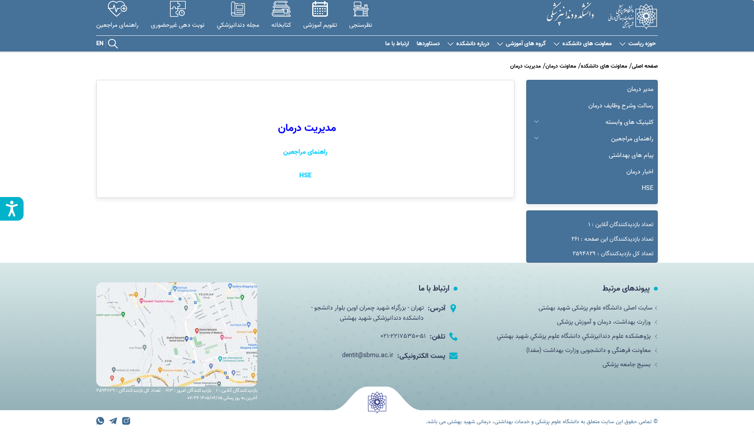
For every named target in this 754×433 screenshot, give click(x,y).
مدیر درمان (640, 89)
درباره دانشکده (472, 44)
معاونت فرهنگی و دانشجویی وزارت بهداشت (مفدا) (589, 350)
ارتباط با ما (397, 44)
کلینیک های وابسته (629, 122)
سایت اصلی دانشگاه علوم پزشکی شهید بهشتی (595, 308)
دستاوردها (428, 44)
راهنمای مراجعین (632, 139)
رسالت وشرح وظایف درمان (620, 106)
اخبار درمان (639, 172)
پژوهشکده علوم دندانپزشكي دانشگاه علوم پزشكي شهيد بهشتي (574, 336)
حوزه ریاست (642, 44)
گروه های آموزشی (526, 44)
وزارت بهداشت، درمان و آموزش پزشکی (604, 322)
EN (100, 43)
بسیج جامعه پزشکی (627, 364)
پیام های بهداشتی (631, 155)
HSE (647, 188)
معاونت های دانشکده (587, 44)
